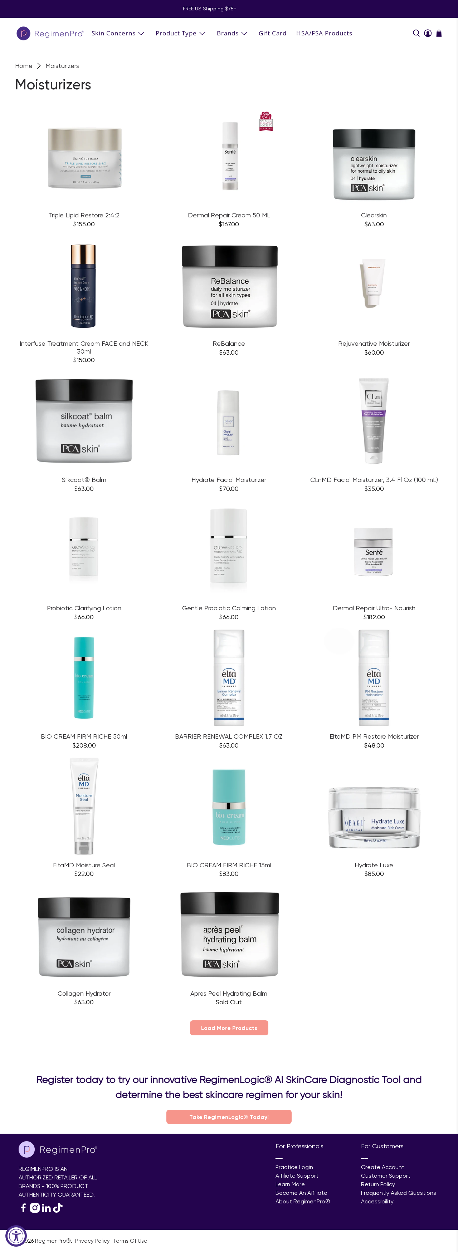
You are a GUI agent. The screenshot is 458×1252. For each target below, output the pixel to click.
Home (24, 66)
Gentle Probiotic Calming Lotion (229, 608)
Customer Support (385, 1175)
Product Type (176, 33)
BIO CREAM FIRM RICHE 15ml (229, 865)
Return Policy (378, 1184)
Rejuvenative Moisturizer (374, 343)
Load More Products (229, 1027)
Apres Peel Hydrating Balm (228, 993)
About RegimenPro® (303, 1201)
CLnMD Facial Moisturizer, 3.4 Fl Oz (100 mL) (374, 479)
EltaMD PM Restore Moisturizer (374, 736)
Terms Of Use (130, 1241)
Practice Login (294, 1167)
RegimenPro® (53, 1241)
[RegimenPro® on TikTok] (58, 1210)
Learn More (290, 1184)
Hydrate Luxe (374, 865)
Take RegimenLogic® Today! (229, 1116)
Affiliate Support (297, 1175)
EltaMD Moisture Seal (84, 865)
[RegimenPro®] (51, 33)
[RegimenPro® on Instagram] (35, 1210)
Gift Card (273, 33)
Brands (228, 33)
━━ (279, 1158)
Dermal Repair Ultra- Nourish (374, 608)
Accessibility (377, 1201)
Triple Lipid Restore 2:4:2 (84, 215)
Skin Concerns (114, 33)
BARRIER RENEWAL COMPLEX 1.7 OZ (229, 736)
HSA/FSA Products (324, 33)
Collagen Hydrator (84, 993)
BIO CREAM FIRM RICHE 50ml (84, 736)
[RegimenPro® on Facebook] (23, 1210)
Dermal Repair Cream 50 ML (229, 215)
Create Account (382, 1167)
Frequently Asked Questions (398, 1192)
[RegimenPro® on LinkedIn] (46, 1210)
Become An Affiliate (301, 1192)
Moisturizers (62, 66)
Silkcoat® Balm (84, 479)
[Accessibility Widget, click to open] (16, 1236)
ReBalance (229, 343)
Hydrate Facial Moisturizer (228, 479)
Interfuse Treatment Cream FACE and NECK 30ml (84, 347)
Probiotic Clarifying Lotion (84, 608)
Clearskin (374, 215)
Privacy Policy (93, 1241)
